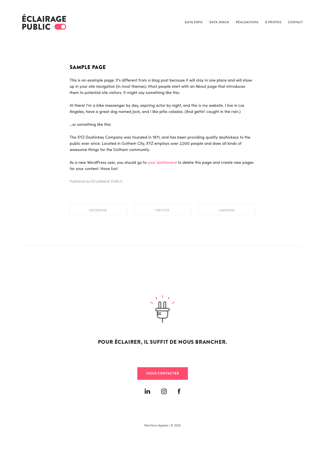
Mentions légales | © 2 (160, 425)
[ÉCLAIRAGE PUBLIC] (44, 22)
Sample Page (88, 67)
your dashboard (162, 162)
